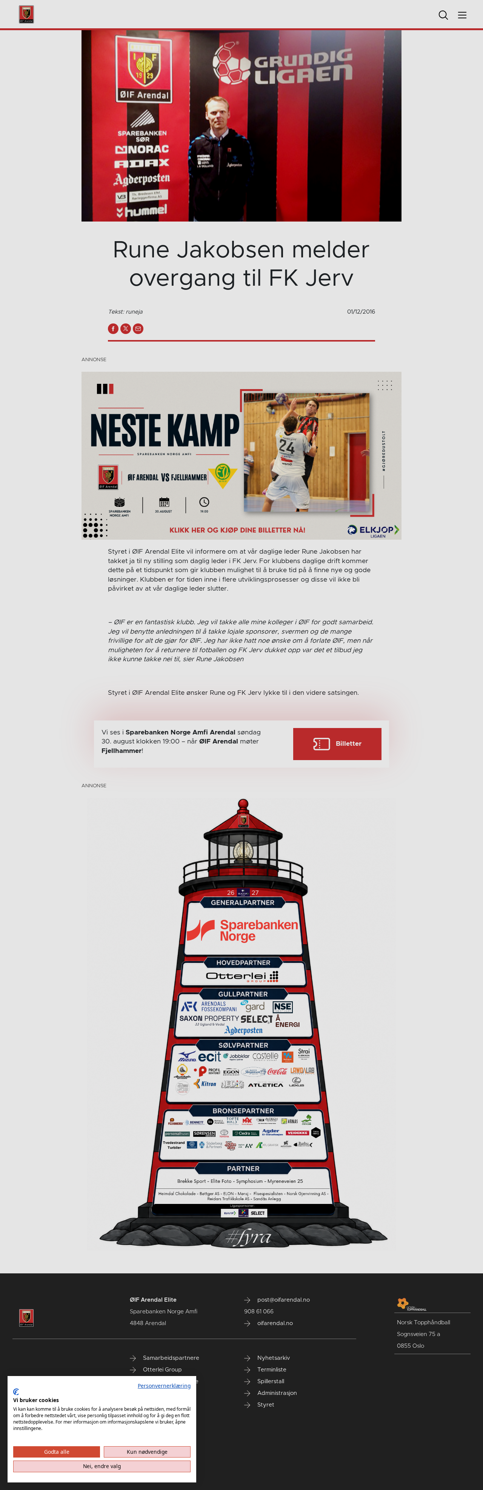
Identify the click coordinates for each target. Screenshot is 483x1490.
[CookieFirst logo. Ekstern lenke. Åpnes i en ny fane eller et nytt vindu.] (16, 1391)
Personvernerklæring (164, 1385)
